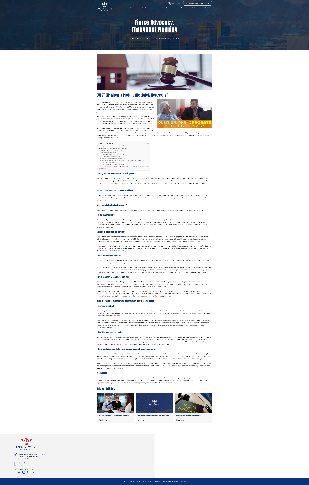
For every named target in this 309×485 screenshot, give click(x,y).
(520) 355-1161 (176, 3)
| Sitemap (176, 481)
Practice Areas (147, 8)
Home (120, 8)
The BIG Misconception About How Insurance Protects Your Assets (153, 415)
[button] (153, 8)
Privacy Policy (168, 481)
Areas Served (166, 8)
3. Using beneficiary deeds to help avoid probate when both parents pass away (125, 166)
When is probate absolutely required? (111, 150)
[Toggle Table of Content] (147, 143)
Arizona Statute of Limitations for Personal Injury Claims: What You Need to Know (114, 415)
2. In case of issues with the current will (113, 154)
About (132, 8)
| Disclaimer (184, 481)
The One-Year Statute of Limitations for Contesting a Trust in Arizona (190, 415)
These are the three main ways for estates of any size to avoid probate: (121, 160)
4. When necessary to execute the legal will (114, 158)
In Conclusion (103, 168)
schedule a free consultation (196, 3)
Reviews (195, 8)
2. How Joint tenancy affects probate (113, 164)
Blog (182, 8)
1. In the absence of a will (108, 152)
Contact (208, 8)
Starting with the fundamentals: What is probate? (114, 146)
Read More (103, 420)
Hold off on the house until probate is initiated (113, 148)
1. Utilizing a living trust (108, 162)
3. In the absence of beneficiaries (111, 156)
